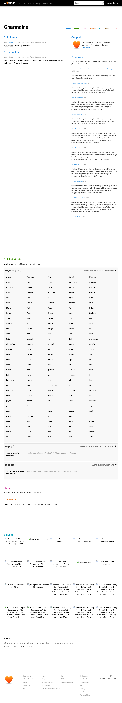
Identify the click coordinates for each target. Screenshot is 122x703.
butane (9, 338)
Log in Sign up (112, 3)
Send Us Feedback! (86, 679)
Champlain (10, 287)
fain (90, 359)
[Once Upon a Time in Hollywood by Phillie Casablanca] (61, 539)
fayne (29, 364)
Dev (62, 676)
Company (27, 676)
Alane (8, 277)
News (44, 676)
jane (49, 380)
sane (70, 416)
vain (7, 436)
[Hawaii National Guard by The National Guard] (38, 539)
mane (29, 390)
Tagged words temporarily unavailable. (16, 472)
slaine (50, 421)
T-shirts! (26, 692)
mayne (50, 390)
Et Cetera (84, 676)
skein (8, 421)
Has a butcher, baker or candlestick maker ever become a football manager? (93, 69)
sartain (91, 416)
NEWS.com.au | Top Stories (79, 83)
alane (91, 323)
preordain (93, 400)
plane (71, 400)
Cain (28, 282)
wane (91, 436)
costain (9, 349)
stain (29, 426)
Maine (8, 308)
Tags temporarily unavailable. (12, 453)
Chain (50, 282)
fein (70, 364)
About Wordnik (28, 679)
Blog (43, 679)
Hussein (92, 292)
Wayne (9, 323)
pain (70, 395)
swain (91, 426)
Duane (71, 287)
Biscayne (92, 277)
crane (29, 349)
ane (7, 328)
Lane (8, 302)
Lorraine (51, 302)
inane (91, 375)
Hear (107, 28)
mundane (92, 390)
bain (28, 333)
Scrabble (21, 646)
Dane (50, 287)
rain (28, 405)
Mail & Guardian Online (79, 198)
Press (25, 682)
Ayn (49, 277)
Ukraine (51, 318)
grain (91, 369)
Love (114, 28)
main (91, 385)
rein (28, 411)
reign (8, 411)
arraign (50, 328)
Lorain (29, 302)
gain (28, 369)
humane (72, 375)
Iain (7, 297)
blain (70, 333)
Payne (71, 308)
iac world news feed (77, 164)
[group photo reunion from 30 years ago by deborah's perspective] (38, 585)
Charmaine (86, 47)
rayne (50, 405)
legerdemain (52, 385)
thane (29, 431)
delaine (92, 349)
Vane (70, 318)
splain (91, 421)
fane (8, 364)
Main (91, 302)
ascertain (72, 328)
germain (51, 369)
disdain (50, 354)
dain (49, 349)
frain (91, 364)
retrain (8, 416)
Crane (29, 287)
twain (70, 431)
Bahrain (71, 277)
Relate (76, 28)
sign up (13, 264)
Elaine (8, 292)
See (100, 28)
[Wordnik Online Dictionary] (9, 3)
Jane (49, 297)
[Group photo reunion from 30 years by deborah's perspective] (106, 562)
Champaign (93, 282)
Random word (48, 3)
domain (71, 354)
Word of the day (34, 3)
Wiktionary (11, 42)
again (71, 323)
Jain (28, 297)
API (62, 679)
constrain (72, 344)
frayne (8, 369)
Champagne (73, 282)
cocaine (30, 344)
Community (21, 3)
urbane (92, 431)
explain (71, 359)
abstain (50, 323)
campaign (30, 338)
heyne (50, 375)
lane (28, 385)
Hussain (72, 292)
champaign (10, 344)
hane (29, 375)
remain (50, 411)
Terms (82, 685)
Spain (71, 313)
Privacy (82, 688)
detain (29, 354)
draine (8, 359)
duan (29, 359)
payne (8, 400)
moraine (72, 390)
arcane (29, 328)
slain (28, 421)
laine (8, 385)
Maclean (72, 302)
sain (49, 416)
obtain (8, 395)
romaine (30, 416)
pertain (29, 400)
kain (70, 380)
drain (91, 354)
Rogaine (30, 313)
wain (70, 436)
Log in (6, 264)
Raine (91, 308)
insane (29, 380)
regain (91, 405)
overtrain (51, 395)
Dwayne (92, 287)
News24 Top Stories (77, 97)
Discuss (92, 28)
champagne (93, 338)
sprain (8, 426)
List (84, 28)
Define (68, 28)
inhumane (10, 380)
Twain (29, 318)
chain (71, 338)
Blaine (8, 282)
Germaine (51, 292)
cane (49, 338)
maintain (9, 390)
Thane (8, 318)
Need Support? (85, 682)
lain (90, 380)
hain (8, 375)
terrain (8, 431)
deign (71, 349)
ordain (29, 395)
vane (29, 436)
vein (49, 436)
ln (69, 385)
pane (91, 395)
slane (71, 421)
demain (9, 354)
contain (92, 344)
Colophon (26, 685)
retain (91, 411)
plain (49, 400)
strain (50, 426)
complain (51, 344)
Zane (29, 323)
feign (49, 364)
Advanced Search (86, 695)
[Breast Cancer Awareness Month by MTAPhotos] (84, 539)
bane (50, 333)
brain (91, 333)
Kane (91, 297)
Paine (50, 308)
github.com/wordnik (67, 682)
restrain (71, 411)
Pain (28, 308)
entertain (51, 359)
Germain (30, 292)
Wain (91, 318)
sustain (71, 426)
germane (72, 369)
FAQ (24, 688)
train (49, 431)
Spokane (92, 313)
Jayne (71, 297)
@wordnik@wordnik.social (51, 688)
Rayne (8, 313)
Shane (50, 313)
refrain (71, 405)
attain (91, 328)
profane (9, 405)
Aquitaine (30, 277)
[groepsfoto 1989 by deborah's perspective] (84, 561)
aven (8, 333)
